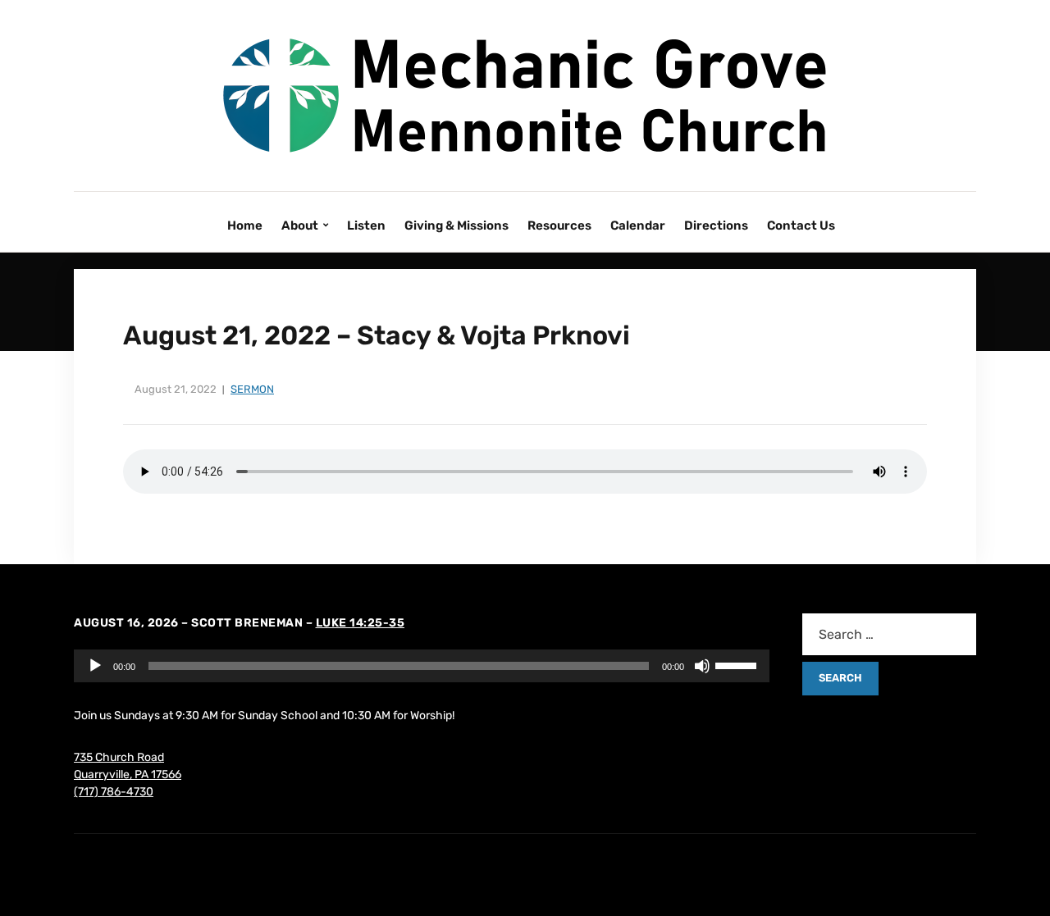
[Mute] (702, 666)
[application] (421, 665)
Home (244, 225)
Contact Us (801, 225)
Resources (559, 225)
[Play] (95, 666)
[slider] (738, 664)
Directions (716, 225)
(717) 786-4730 (113, 792)
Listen (366, 225)
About (299, 225)
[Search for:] (889, 634)
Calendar (637, 225)
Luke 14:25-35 (360, 623)
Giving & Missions (456, 225)
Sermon (252, 389)
